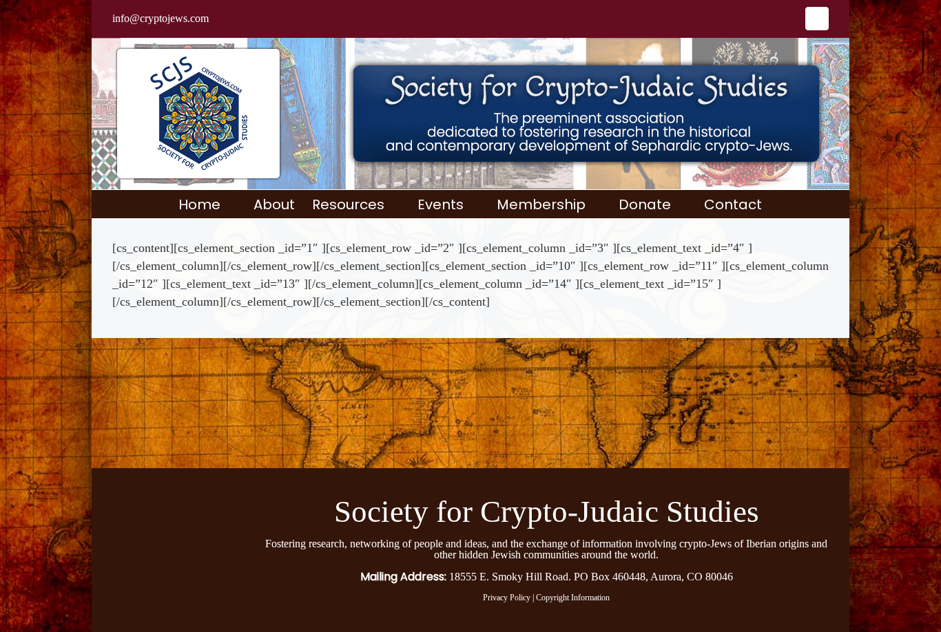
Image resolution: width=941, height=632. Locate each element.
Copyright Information (573, 597)
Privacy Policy (506, 597)
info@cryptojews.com (160, 18)
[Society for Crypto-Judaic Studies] (166, 495)
